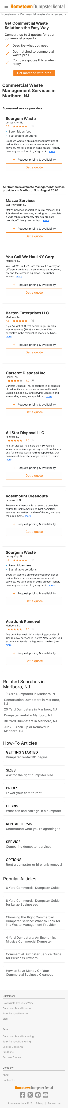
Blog (5, 1018)
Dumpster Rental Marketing (18, 1036)
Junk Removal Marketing (17, 1041)
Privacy (40, 1103)
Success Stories (12, 1057)
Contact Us (9, 1080)
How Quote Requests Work (18, 1002)
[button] (22, 1095)
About (6, 1074)
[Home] (37, 7)
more (52, 151)
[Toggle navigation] (6, 6)
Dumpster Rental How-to (17, 1008)
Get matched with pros (34, 73)
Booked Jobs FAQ (13, 1046)
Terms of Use (54, 1103)
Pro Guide (8, 1051)
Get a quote (34, 167)
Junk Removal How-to (15, 1013)
